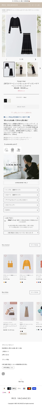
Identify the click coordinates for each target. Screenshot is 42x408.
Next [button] (35, 59)
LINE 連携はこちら (8, 367)
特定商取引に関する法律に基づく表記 (12, 348)
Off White (9, 100)
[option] (21, 1)
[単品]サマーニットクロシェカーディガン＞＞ (18, 137)
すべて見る (34, 245)
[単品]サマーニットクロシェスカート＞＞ (16, 139)
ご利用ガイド (5, 351)
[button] (21, 112)
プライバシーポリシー (8, 345)
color (21, 97)
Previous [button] (6, 59)
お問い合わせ (5, 354)
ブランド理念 (5, 359)
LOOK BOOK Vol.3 (21, 182)
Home (3, 10)
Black (5, 100)
